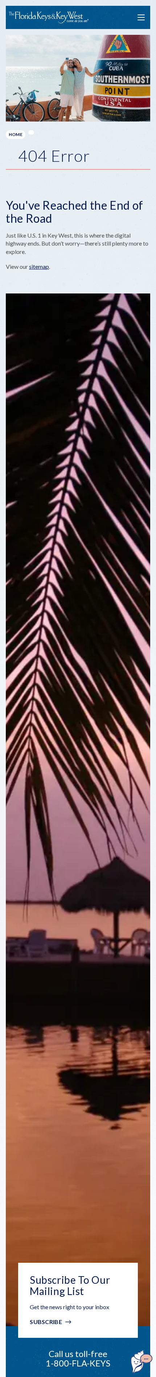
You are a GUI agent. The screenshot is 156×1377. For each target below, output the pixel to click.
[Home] (49, 18)
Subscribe (46, 1321)
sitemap (39, 266)
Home (15, 134)
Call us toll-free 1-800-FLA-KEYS (78, 1358)
